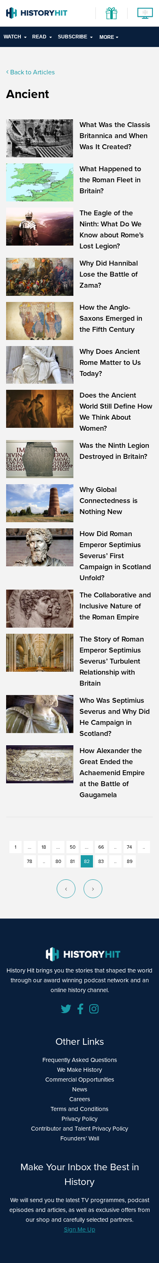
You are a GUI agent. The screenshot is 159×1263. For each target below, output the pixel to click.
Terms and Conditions (79, 1108)
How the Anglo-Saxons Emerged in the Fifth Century (111, 318)
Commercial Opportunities (79, 1079)
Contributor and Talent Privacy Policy (79, 1128)
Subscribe (72, 37)
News (79, 1089)
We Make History (79, 1069)
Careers (79, 1099)
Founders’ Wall (79, 1138)
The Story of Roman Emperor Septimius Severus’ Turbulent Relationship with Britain (112, 661)
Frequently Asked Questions (79, 1059)
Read (39, 37)
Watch (12, 37)
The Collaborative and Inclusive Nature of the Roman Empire (115, 606)
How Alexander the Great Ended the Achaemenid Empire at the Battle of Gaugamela (112, 772)
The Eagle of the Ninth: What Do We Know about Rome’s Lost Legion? (112, 229)
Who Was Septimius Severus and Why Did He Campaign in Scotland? (115, 717)
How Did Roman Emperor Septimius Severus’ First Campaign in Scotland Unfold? (115, 555)
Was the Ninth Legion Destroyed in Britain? (114, 451)
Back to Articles (32, 72)
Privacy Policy (79, 1118)
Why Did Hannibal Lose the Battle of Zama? (109, 274)
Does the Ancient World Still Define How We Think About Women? (116, 412)
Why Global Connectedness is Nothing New (109, 500)
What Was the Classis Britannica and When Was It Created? (115, 135)
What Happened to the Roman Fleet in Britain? (110, 179)
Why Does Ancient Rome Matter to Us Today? (110, 362)
